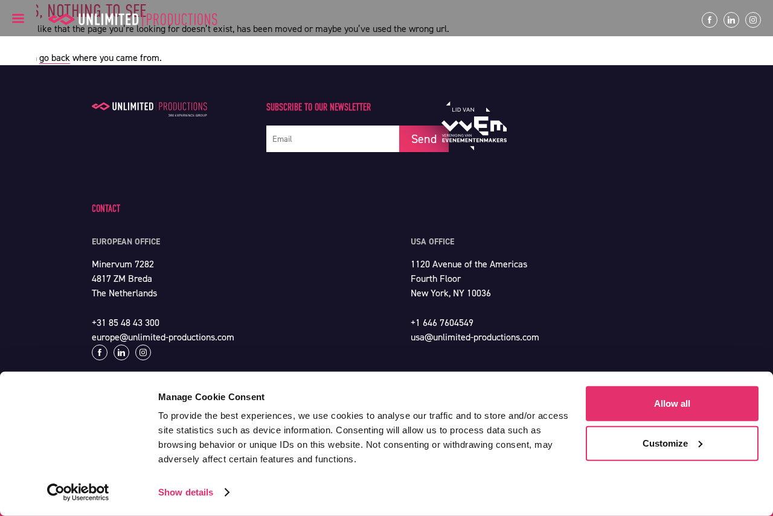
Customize (665, 443)
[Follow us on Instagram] (753, 20)
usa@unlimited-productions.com (475, 337)
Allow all (672, 403)
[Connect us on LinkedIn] (731, 20)
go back (54, 57)
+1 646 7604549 (442, 322)
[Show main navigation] (18, 18)
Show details (185, 492)
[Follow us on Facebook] (709, 20)
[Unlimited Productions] (132, 19)
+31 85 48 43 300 (125, 322)
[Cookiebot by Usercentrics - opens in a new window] (78, 492)
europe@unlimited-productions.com (163, 337)
